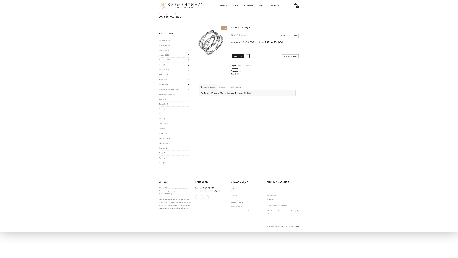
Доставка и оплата (237, 203)
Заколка (162, 128)
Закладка (162, 123)
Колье (161, 74)
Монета (161, 133)
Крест (161, 79)
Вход (268, 188)
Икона (161, 84)
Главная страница (165, 14)
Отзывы (222, 87)
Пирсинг (162, 143)
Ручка (161, 153)
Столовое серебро (165, 94)
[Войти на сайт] (287, 5)
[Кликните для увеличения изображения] (211, 42)
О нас (233, 188)
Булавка (162, 114)
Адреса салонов (237, 192)
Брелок (161, 99)
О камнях (234, 195)
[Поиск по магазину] (284, 5)
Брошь (161, 104)
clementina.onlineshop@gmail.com (212, 191)
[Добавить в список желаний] (248, 56)
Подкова (162, 148)
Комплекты (163, 45)
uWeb (297, 227)
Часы (161, 163)
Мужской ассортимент (166, 89)
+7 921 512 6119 (208, 188)
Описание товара (207, 87)
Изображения (235, 87)
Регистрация (271, 192)
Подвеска (162, 60)
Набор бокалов (164, 138)
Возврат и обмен (236, 206)
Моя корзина (271, 195)
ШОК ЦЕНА (163, 40)
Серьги (161, 55)
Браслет (162, 70)
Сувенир (162, 158)
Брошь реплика (164, 109)
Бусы (160, 119)
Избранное (270, 199)
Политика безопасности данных (242, 210)
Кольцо (177, 14)
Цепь (161, 65)
